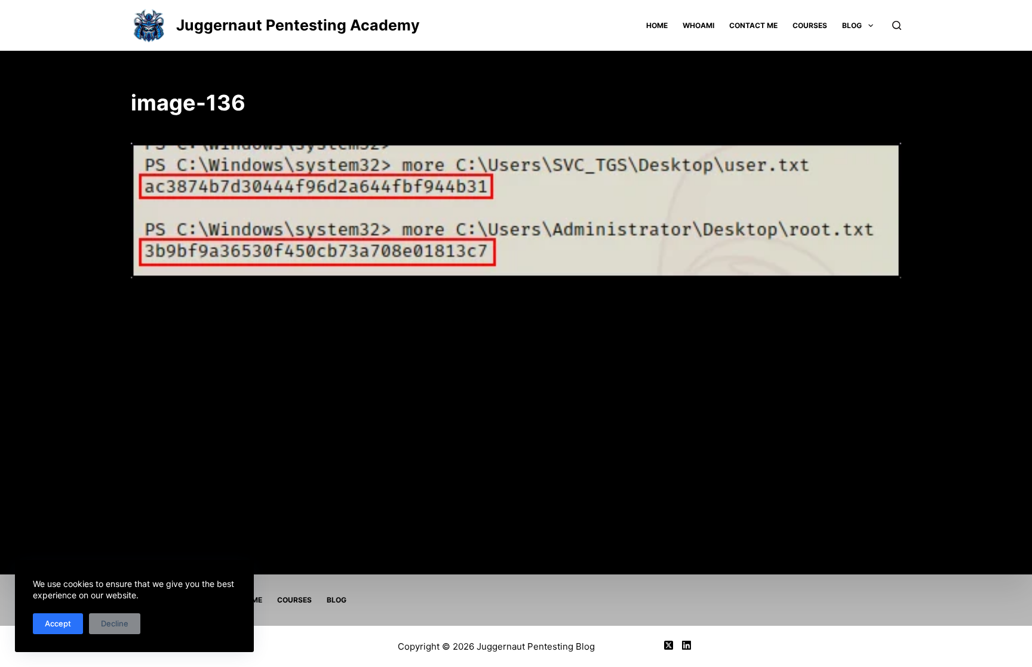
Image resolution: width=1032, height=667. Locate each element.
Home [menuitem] (657, 25)
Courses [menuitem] (810, 25)
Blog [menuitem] (852, 25)
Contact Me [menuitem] (753, 25)
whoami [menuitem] (698, 25)
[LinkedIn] (686, 645)
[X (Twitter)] (668, 645)
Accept (58, 623)
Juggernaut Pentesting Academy (298, 25)
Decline (114, 623)
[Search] (896, 25)
